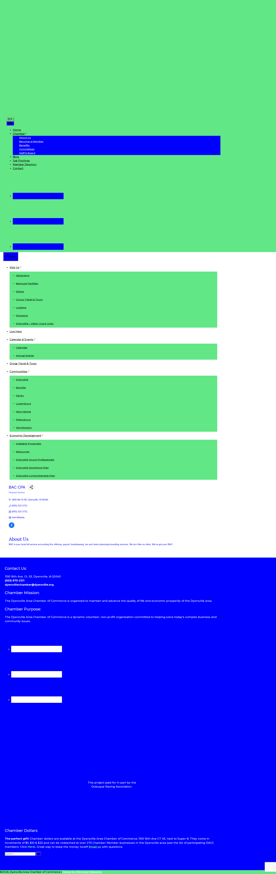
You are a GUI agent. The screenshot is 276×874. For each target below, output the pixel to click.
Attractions (22, 275)
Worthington (24, 427)
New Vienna (23, 411)
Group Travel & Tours (29, 299)
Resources (22, 451)
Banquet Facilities (27, 283)
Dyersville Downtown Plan (32, 467)
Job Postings (21, 160)
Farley (20, 395)
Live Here (16, 331)
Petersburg (23, 419)
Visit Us (14, 267)
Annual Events (25, 355)
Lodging (21, 307)
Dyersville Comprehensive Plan (35, 475)
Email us (95, 846)
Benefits (24, 145)
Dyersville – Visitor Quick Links (35, 323)
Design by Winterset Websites (82, 872)
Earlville (21, 387)
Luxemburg (23, 403)
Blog (16, 156)
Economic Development (25, 435)
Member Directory (25, 164)
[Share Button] (31, 487)
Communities (18, 371)
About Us (25, 137)
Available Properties (28, 443)
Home (17, 129)
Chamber (19, 133)
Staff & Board (27, 153)
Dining (20, 291)
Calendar (21, 347)
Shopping (22, 315)
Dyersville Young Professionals (35, 459)
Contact (18, 168)
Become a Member (31, 141)
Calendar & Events (21, 339)
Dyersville (22, 379)
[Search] (38, 853)
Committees (26, 149)
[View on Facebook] (11, 527)
